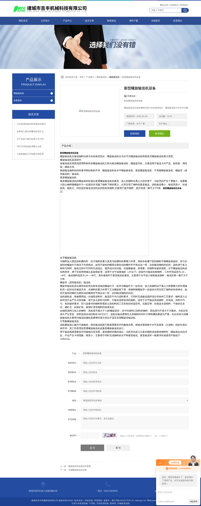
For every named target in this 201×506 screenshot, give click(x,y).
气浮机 (92, 503)
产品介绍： (67, 146)
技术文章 (89, 21)
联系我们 (184, 5)
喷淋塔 (113, 503)
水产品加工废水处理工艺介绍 (30, 139)
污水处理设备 (81, 503)
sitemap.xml (140, 500)
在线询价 (134, 133)
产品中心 (67, 21)
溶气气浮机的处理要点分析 (29, 146)
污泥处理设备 (102, 503)
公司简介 (45, 21)
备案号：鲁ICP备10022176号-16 (118, 500)
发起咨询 (193, 501)
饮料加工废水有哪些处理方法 (30, 131)
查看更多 (18, 100)
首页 (82, 77)
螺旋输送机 (19, 93)
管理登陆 (98, 500)
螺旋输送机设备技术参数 (79, 466)
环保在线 (89, 500)
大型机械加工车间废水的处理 (30, 154)
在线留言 (174, 5)
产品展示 (90, 77)
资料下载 (133, 21)
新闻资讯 (111, 21)
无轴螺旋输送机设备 (77, 470)
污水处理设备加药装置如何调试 (31, 124)
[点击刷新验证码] (109, 435)
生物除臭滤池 (123, 503)
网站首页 (164, 5)
